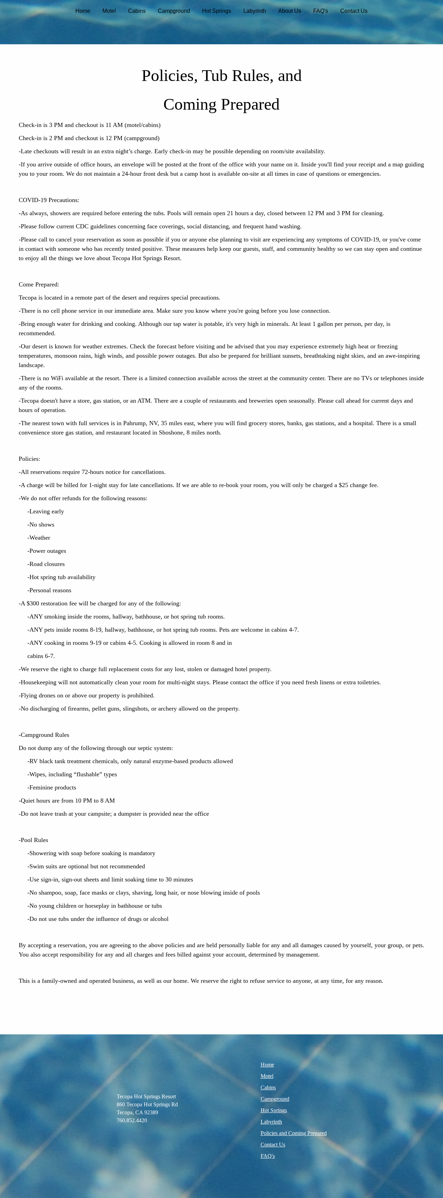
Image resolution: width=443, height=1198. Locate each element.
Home (82, 11)
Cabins (137, 11)
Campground (174, 11)
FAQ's (320, 11)
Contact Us (354, 11)
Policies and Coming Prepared (294, 1133)
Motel (109, 11)
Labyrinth (254, 11)
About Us (289, 11)
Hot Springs (216, 11)
